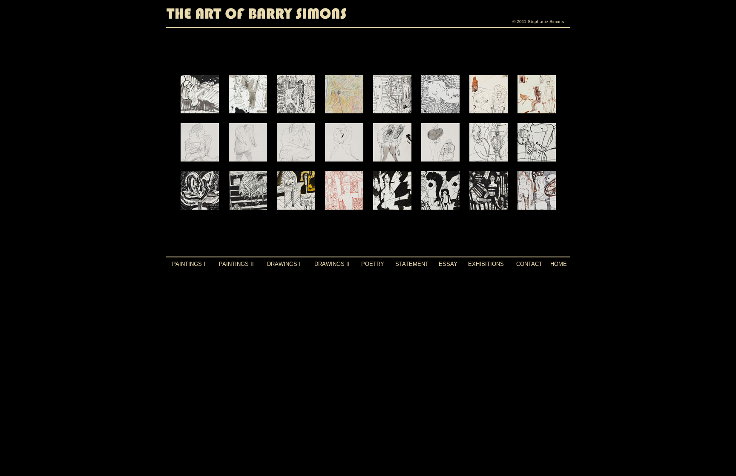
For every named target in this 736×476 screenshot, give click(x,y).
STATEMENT (411, 264)
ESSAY (448, 264)
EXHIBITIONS (486, 264)
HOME (558, 264)
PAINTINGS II (236, 264)
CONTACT (529, 264)
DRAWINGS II (332, 264)
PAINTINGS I (188, 264)
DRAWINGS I (284, 264)
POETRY (372, 264)
